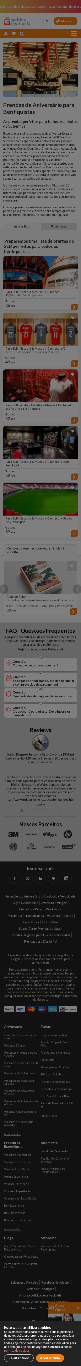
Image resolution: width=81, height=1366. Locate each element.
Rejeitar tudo (19, 1358)
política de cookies (17, 1350)
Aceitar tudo (50, 1358)
